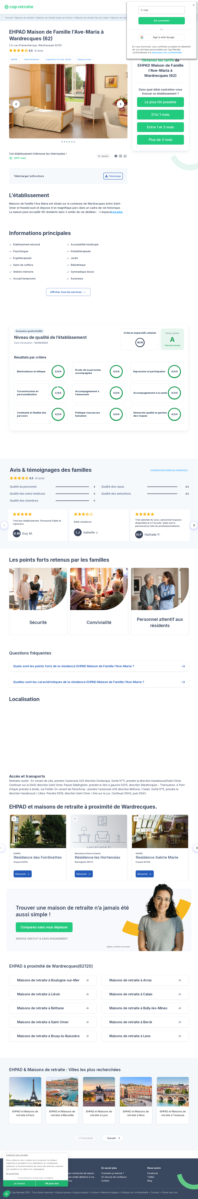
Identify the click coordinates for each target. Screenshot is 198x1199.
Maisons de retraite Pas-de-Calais (91, 17)
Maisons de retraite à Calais (131, 994)
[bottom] (13, 818)
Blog (149, 1180)
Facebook (152, 1173)
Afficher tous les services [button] (66, 292)
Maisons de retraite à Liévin (38, 994)
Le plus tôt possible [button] (160, 102)
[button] (116, 156)
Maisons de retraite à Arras (130, 980)
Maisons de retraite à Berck (130, 1022)
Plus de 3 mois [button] (160, 140)
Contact (105, 1180)
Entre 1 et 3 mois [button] (160, 127)
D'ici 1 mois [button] (160, 115)
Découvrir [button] (20, 874)
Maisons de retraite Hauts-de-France (55, 17)
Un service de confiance (114, 1177)
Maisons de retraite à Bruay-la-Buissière (48, 1036)
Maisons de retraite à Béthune (40, 1008)
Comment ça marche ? (112, 1173)
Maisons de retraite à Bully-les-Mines (138, 1008)
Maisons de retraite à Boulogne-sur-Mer (48, 980)
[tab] (62, 141)
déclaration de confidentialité (167, 52)
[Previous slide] (16, 104)
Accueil (9, 17)
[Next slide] (120, 104)
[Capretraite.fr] (19, 6)
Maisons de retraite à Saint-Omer (43, 1022)
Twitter (150, 1177)
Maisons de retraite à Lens (130, 1036)
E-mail (144, 10)
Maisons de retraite (24, 17)
